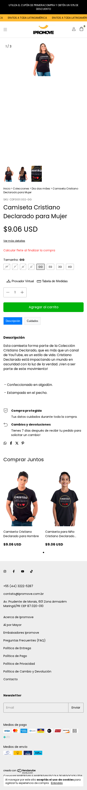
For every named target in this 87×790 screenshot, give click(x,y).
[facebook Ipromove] (13, 571)
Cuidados (32, 321)
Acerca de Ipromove (18, 617)
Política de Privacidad (19, 664)
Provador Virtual (23, 281)
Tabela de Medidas (55, 281)
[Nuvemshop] (19, 772)
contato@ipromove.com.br (23, 594)
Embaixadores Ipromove (21, 633)
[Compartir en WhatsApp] (5, 443)
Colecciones (21, 188)
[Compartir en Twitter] (17, 443)
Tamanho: (13, 260)
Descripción (13, 321)
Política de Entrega (17, 648)
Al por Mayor (12, 625)
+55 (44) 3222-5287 (18, 586)
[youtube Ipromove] (22, 571)
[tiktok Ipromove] (31, 571)
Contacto (10, 679)
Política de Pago (15, 656)
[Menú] (5, 29)
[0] (81, 29)
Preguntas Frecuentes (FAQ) (24, 640)
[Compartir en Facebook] (11, 443)
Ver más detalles (14, 241)
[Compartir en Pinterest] (22, 443)
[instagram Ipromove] (4, 571)
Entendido (57, 783)
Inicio (6, 188)
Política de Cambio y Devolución (27, 671)
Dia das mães (41, 188)
